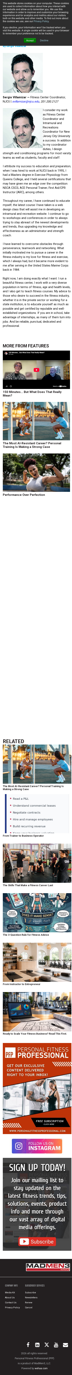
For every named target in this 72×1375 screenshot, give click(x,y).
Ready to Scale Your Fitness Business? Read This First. (35, 1033)
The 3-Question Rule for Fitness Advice (26, 935)
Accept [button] (30, 40)
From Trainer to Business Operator (23, 835)
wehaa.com (41, 1368)
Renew (28, 1302)
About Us (10, 1297)
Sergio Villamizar (16, 46)
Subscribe (30, 1292)
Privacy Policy (41, 21)
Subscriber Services (34, 1285)
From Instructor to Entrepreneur (21, 984)
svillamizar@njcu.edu (25, 101)
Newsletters (31, 1297)
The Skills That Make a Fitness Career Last (28, 885)
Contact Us (10, 1302)
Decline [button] (44, 40)
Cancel (28, 1307)
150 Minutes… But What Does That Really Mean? (32, 393)
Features (38, 345)
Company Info (11, 1285)
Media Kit (10, 1292)
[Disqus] (37, 561)
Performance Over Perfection (24, 495)
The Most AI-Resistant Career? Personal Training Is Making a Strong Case (32, 445)
